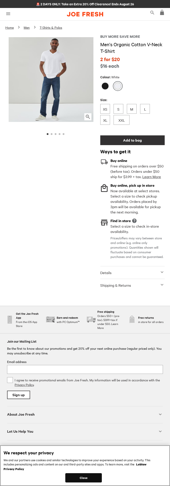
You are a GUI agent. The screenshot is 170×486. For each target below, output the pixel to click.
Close (83, 478)
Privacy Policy (24, 384)
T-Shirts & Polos (51, 27)
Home (9, 27)
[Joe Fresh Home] (85, 14)
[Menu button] (8, 14)
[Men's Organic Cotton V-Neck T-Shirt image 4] (59, 134)
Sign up (18, 394)
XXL (121, 120)
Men (27, 27)
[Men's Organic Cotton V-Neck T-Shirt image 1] (47, 134)
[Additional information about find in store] (134, 220)
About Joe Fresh (21, 414)
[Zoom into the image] (87, 116)
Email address (17, 361)
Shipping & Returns (115, 285)
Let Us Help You (20, 431)
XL (106, 120)
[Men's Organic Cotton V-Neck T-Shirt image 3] (55, 134)
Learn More (151, 176)
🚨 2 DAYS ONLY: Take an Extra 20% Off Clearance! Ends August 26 (85, 3)
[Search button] (152, 12)
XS (106, 108)
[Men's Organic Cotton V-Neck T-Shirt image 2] (51, 134)
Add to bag (132, 140)
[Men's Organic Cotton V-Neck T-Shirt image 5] (63, 134)
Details (106, 272)
